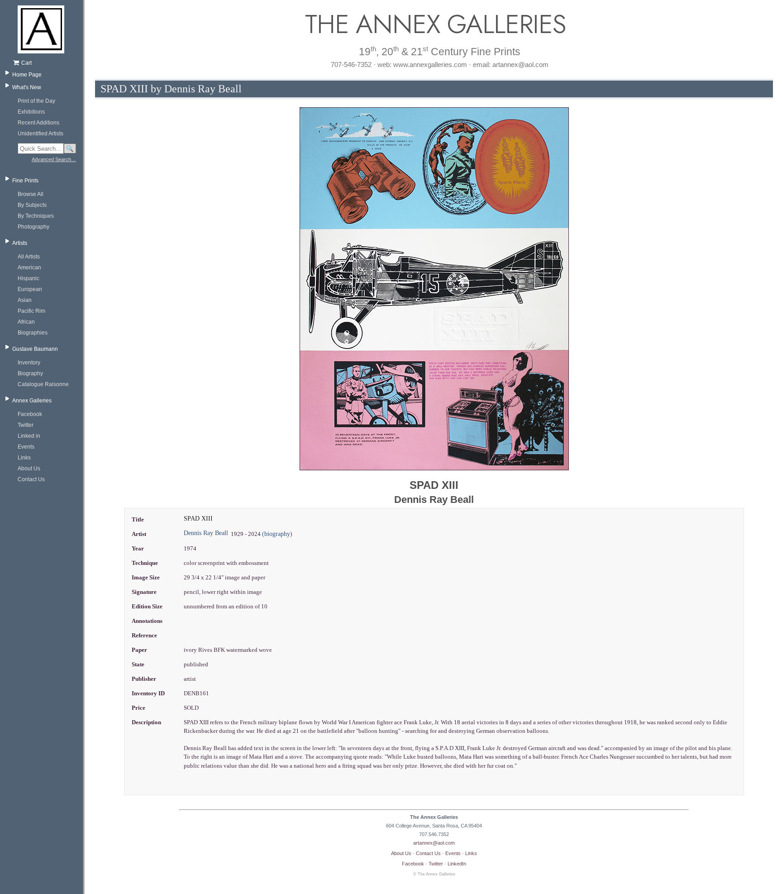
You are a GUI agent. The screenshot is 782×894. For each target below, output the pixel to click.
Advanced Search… (54, 159)
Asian (25, 300)
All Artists (29, 256)
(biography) (277, 534)
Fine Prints (25, 180)
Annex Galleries (32, 400)
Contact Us (31, 479)
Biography (30, 373)
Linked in (29, 436)
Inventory (29, 362)
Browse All (30, 194)
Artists (19, 243)
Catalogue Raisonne (43, 384)
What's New (26, 87)
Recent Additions (38, 123)
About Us (29, 468)
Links (24, 457)
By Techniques (36, 216)
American (29, 267)
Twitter (25, 425)
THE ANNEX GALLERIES (434, 24)
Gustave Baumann (35, 349)
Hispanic (28, 278)
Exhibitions (31, 112)
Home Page (27, 75)
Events (26, 447)
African (26, 322)
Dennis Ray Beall (206, 533)
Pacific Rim (31, 311)
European (30, 289)
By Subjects (32, 205)
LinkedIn (457, 863)
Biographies (33, 333)
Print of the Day (36, 101)
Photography (33, 227)
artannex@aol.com (434, 843)
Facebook (30, 414)
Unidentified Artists (40, 133)
